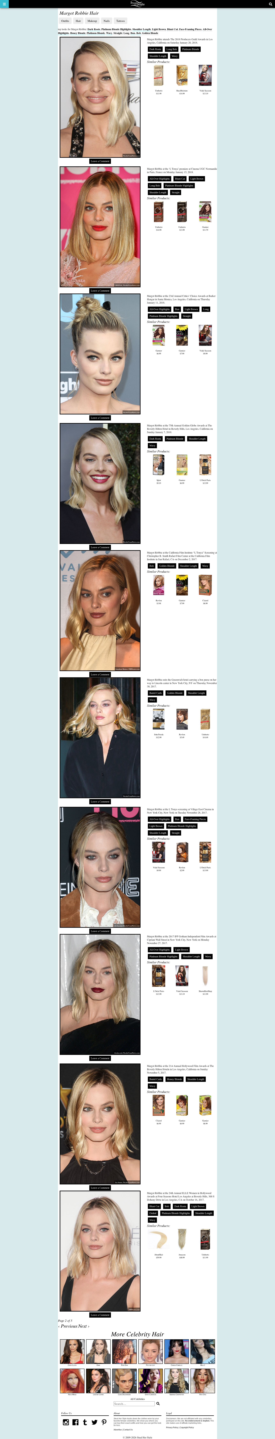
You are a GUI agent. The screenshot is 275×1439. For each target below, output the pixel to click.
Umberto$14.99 (158, 228)
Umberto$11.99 (158, 92)
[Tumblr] (85, 1426)
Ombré (152, 1213)
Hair (78, 21)
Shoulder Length (141, 29)
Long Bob (171, 49)
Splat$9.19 (159, 481)
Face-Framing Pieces (190, 29)
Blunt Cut (172, 29)
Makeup (92, 21)
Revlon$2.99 (182, 869)
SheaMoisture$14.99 (182, 92)
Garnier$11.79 (205, 228)
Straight (117, 33)
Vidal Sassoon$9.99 (205, 352)
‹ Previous (68, 1326)
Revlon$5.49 (182, 736)
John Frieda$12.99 (158, 736)
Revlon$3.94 (159, 602)
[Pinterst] (104, 1426)
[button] (4, 4)
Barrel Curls (155, 693)
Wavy (109, 33)
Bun (132, 33)
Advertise (118, 1430)
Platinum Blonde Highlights (116, 29)
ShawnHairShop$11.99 (205, 992)
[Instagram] (66, 1426)
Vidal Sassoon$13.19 (205, 92)
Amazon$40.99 (182, 1256)
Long (126, 33)
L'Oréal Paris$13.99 (205, 481)
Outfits (65, 21)
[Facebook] (75, 1426)
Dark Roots (94, 29)
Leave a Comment (100, 161)
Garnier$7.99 (182, 352)
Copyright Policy (187, 1427)
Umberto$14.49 (205, 736)
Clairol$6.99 (205, 602)
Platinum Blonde (96, 33)
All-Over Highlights (159, 178)
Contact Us (128, 1430)
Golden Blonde (150, 33)
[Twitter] (94, 1426)
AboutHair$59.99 (158, 1256)
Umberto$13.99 (182, 228)
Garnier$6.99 (159, 352)
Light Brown (159, 29)
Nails (107, 21)
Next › (83, 1326)
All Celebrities (137, 1399)
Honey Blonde (77, 33)
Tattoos (120, 21)
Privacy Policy (172, 1427)
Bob (138, 33)
